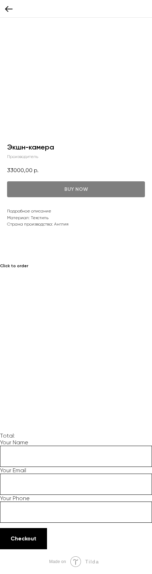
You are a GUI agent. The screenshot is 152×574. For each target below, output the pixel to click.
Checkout (23, 538)
